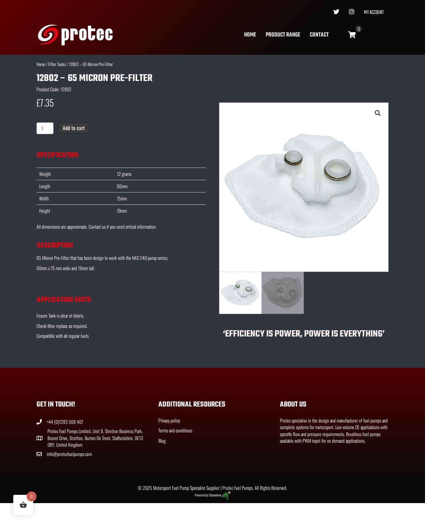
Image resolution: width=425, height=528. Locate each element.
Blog (162, 440)
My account (374, 12)
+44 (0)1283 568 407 (65, 421)
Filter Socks (57, 64)
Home (250, 35)
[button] (378, 113)
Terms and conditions (175, 430)
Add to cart (74, 128)
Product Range (283, 35)
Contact (319, 35)
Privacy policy (169, 420)
